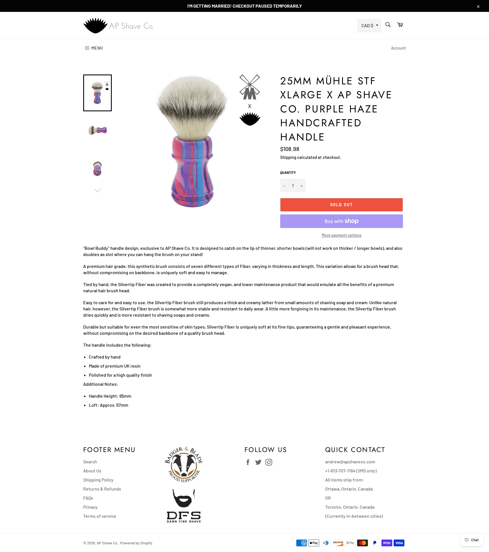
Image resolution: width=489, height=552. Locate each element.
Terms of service (99, 516)
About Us (92, 470)
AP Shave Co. (107, 543)
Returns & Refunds (102, 488)
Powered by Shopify (136, 543)
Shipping (288, 157)
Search (90, 461)
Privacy (90, 507)
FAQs (88, 497)
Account (398, 48)
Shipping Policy (98, 479)
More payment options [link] (341, 235)
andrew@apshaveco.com (350, 461)
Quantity (288, 172)
